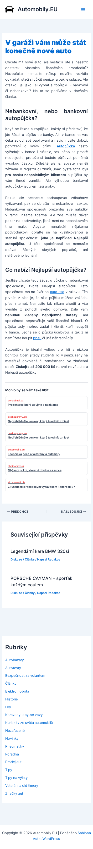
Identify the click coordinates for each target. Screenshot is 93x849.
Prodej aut (13, 762)
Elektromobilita (17, 691)
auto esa (57, 292)
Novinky (12, 738)
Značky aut (14, 793)
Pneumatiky (14, 746)
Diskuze (16, 559)
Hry (8, 707)
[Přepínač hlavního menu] (83, 10)
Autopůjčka (66, 146)
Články (30, 559)
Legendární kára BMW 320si (39, 551)
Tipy (8, 770)
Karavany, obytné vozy (24, 715)
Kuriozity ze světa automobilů (29, 723)
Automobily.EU (37, 9)
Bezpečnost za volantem (25, 675)
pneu (37, 338)
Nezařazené (15, 730)
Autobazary (14, 660)
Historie (11, 699)
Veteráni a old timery (21, 785)
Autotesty (13, 668)
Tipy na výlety (16, 778)
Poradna (12, 754)
